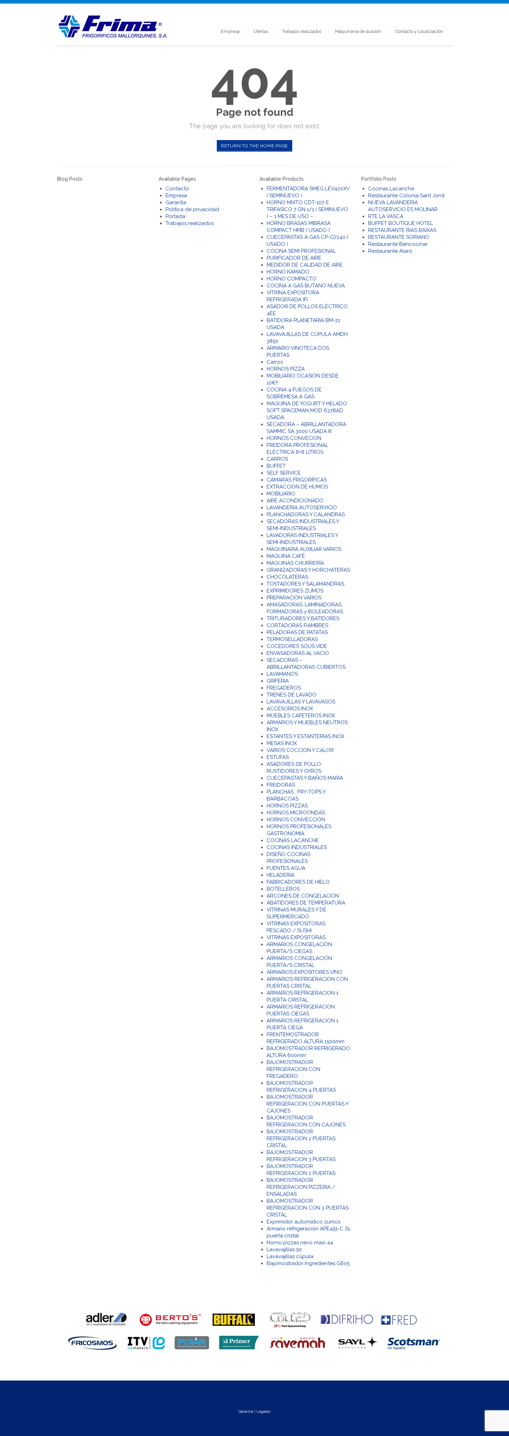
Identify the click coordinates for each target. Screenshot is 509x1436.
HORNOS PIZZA (286, 369)
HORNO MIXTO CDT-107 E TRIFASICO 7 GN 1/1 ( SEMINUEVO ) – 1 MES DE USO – (307, 209)
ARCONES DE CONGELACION (303, 896)
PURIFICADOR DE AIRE (294, 258)
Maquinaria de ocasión (358, 31)
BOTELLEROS (283, 889)
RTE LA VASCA (385, 216)
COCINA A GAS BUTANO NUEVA (306, 286)
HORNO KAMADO (288, 272)
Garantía (176, 202)
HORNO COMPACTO (291, 279)
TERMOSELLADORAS (292, 639)
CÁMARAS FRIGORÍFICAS (297, 480)
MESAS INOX (282, 743)
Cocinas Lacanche (391, 188)
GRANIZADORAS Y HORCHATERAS (308, 570)
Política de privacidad (192, 209)
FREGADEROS (284, 688)
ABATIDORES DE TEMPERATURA (306, 903)
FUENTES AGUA (286, 868)
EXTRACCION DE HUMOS (297, 487)
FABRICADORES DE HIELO (298, 882)
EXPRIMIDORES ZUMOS (295, 591)
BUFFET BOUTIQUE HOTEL (400, 223)
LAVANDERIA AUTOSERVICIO (302, 507)
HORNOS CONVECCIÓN (296, 819)
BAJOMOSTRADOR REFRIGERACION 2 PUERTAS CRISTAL (301, 1138)
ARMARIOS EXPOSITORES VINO (304, 972)
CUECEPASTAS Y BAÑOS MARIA (305, 778)
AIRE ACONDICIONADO (295, 501)
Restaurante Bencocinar (398, 244)
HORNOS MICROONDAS (296, 813)
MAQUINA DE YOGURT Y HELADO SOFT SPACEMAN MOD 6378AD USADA (307, 410)
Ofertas (260, 31)
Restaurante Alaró (390, 251)
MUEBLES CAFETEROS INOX (301, 715)
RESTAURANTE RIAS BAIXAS (402, 230)
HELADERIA (280, 875)
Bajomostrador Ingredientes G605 (308, 1263)
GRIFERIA (278, 681)
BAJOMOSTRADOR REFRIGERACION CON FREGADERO (293, 1069)
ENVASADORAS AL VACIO (298, 653)
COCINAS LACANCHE (293, 840)
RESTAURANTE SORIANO (398, 237)
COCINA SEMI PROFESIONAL (301, 251)
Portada (175, 216)
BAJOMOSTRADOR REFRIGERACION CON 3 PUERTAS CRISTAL (308, 1208)
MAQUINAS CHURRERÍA (295, 563)
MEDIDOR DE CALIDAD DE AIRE (305, 265)
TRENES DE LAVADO (291, 695)
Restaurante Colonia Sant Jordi (406, 195)
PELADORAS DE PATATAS (297, 632)
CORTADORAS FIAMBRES (297, 625)
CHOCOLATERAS (287, 577)
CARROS (277, 459)
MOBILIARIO (281, 494)
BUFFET (276, 466)
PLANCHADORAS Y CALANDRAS (306, 514)
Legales (263, 1411)
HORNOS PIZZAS (287, 806)
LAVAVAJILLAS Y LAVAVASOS (301, 702)
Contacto (177, 188)
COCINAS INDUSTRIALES (297, 847)
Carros (275, 362)
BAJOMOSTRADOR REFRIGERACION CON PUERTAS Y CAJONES (307, 1104)
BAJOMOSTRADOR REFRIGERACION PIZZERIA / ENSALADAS (301, 1187)
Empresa (230, 31)
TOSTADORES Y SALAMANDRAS (305, 584)
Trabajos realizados (301, 31)
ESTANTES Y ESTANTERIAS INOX (305, 736)
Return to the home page (254, 145)
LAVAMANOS (282, 674)
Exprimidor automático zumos (303, 1222)
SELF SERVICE (284, 473)
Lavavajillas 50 (284, 1249)
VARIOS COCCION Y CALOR (300, 750)
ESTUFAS (278, 757)
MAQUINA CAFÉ (286, 556)
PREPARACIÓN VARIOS (294, 598)
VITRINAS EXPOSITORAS (296, 937)
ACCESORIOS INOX (290, 709)
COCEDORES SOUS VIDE (297, 646)
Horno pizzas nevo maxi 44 (300, 1242)
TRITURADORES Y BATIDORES (303, 618)
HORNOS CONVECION (294, 438)
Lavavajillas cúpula (290, 1256)
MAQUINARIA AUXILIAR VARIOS (304, 549)
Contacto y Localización (419, 31)
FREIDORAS (281, 785)
